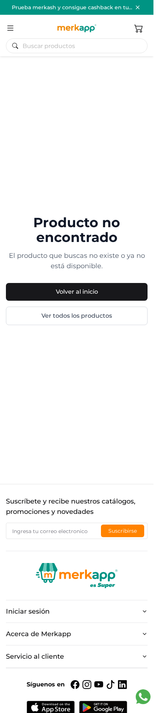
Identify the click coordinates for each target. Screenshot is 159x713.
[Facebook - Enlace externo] (75, 684)
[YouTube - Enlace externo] (98, 684)
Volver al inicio (77, 291)
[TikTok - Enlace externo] (110, 684)
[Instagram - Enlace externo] (86, 684)
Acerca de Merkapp (38, 634)
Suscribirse (122, 531)
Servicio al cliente (35, 656)
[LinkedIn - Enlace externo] (122, 684)
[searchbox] (79, 46)
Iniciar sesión (28, 611)
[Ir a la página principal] (76, 28)
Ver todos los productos (76, 315)
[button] (139, 28)
